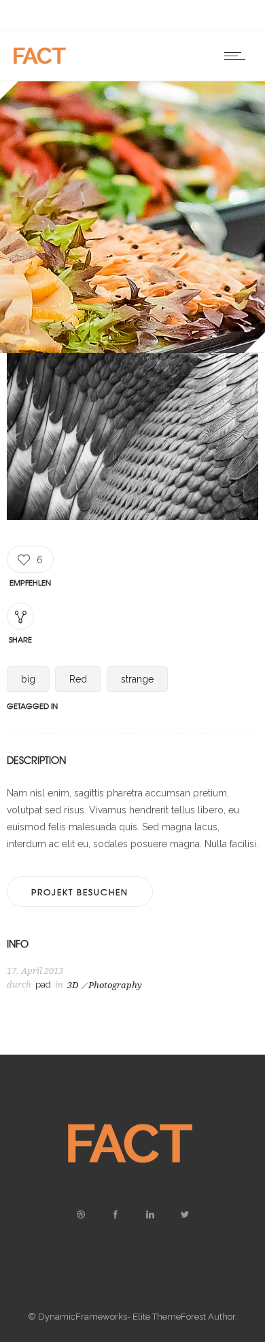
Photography (115, 985)
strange (137, 679)
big (28, 679)
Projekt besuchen (79, 892)
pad (43, 984)
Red (78, 679)
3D (72, 985)
